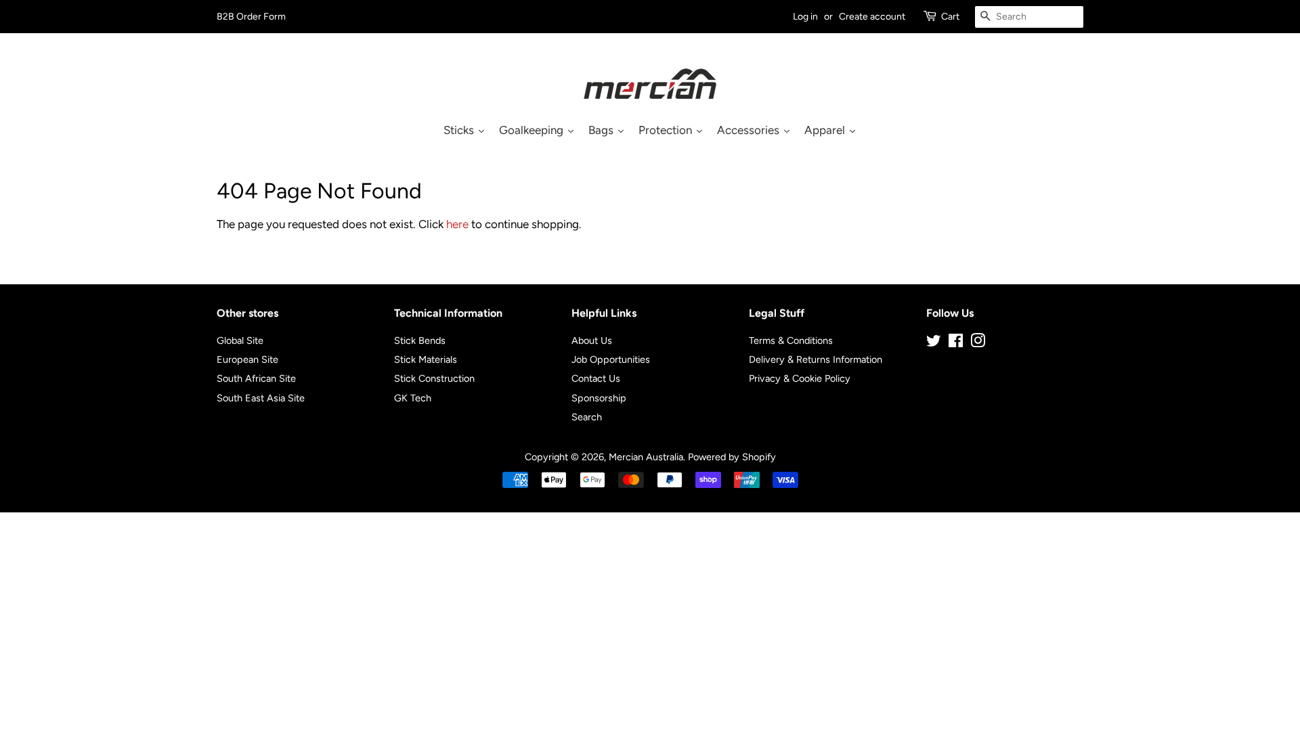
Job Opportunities (610, 359)
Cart (950, 16)
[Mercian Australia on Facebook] (955, 343)
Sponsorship (598, 398)
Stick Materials (425, 359)
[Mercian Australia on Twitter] (933, 343)
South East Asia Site (261, 398)
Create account (872, 16)
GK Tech (412, 398)
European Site (247, 359)
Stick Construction (434, 378)
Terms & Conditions (791, 340)
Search (586, 417)
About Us (591, 340)
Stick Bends (420, 340)
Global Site (240, 340)
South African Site (256, 378)
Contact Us (595, 378)
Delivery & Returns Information (815, 359)
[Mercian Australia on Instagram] (977, 343)
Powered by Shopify (732, 457)
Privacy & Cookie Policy (799, 378)
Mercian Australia (646, 457)
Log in (805, 16)
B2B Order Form (251, 16)
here (457, 224)
